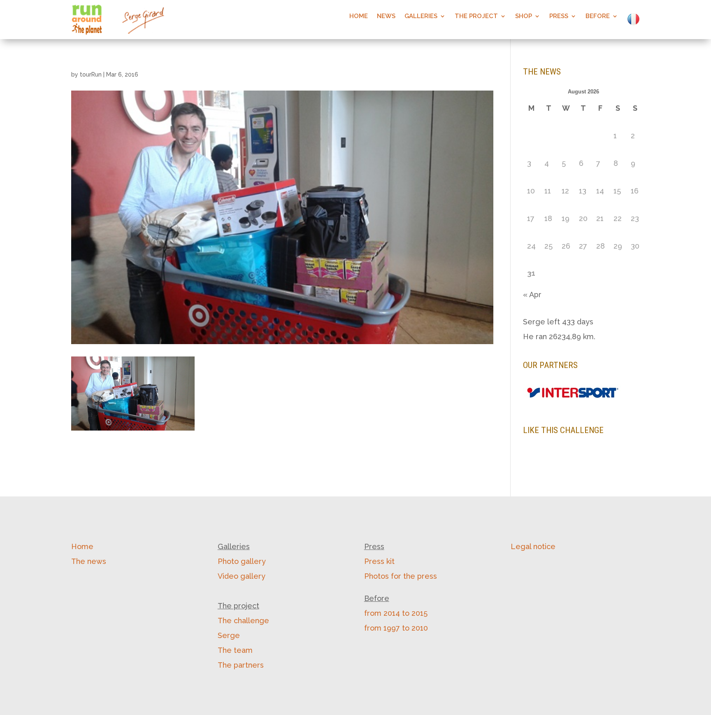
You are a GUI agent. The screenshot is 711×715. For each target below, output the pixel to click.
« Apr (532, 294)
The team (235, 650)
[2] (538, 402)
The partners (241, 665)
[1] (530, 402)
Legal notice (533, 546)
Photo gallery (242, 561)
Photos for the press (400, 576)
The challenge (243, 620)
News (386, 16)
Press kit (379, 561)
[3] (545, 402)
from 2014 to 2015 (396, 613)
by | (104, 74)
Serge (229, 635)
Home (358, 16)
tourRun (91, 74)
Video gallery (241, 576)
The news (88, 561)
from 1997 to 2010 (396, 628)
